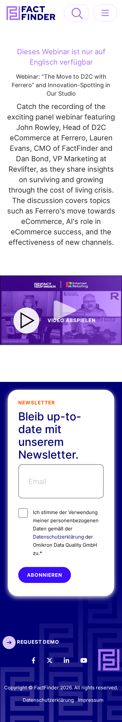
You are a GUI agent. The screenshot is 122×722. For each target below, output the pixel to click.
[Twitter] (54, 660)
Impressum (90, 700)
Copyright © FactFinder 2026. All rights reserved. (61, 687)
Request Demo (37, 642)
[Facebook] (38, 660)
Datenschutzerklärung (58, 537)
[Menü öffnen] (105, 13)
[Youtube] (88, 660)
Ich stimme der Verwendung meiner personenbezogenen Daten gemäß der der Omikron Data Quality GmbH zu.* (66, 532)
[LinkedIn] (71, 660)
